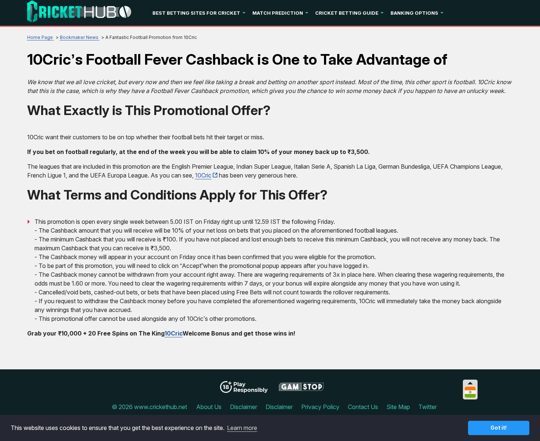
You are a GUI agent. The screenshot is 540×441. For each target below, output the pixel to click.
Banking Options (414, 13)
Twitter (427, 406)
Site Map (398, 406)
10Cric (203, 175)
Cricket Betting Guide (346, 13)
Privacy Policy (320, 406)
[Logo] (79, 12)
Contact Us (363, 406)
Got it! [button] (498, 427)
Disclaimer (243, 406)
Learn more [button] (242, 427)
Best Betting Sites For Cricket (196, 13)
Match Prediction (277, 13)
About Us (209, 406)
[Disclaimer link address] (301, 389)
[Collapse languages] (470, 383)
